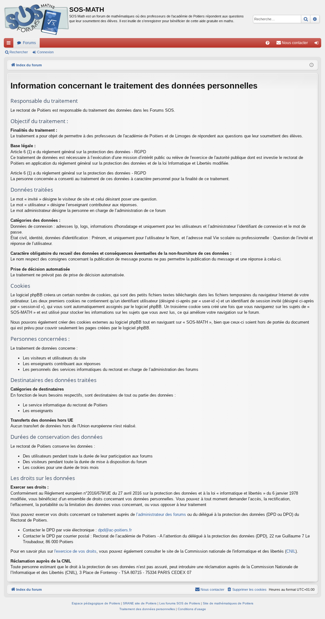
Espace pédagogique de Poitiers (96, 603)
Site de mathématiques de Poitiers (228, 603)
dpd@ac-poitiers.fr (115, 530)
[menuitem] (267, 43)
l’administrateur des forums (161, 514)
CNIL (290, 551)
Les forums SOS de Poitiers (179, 603)
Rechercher (19, 52)
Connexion (45, 52)
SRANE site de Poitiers (139, 603)
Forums (29, 43)
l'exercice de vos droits (75, 551)
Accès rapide (9, 44)
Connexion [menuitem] (317, 44)
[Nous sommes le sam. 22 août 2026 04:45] (311, 65)
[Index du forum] (36, 19)
